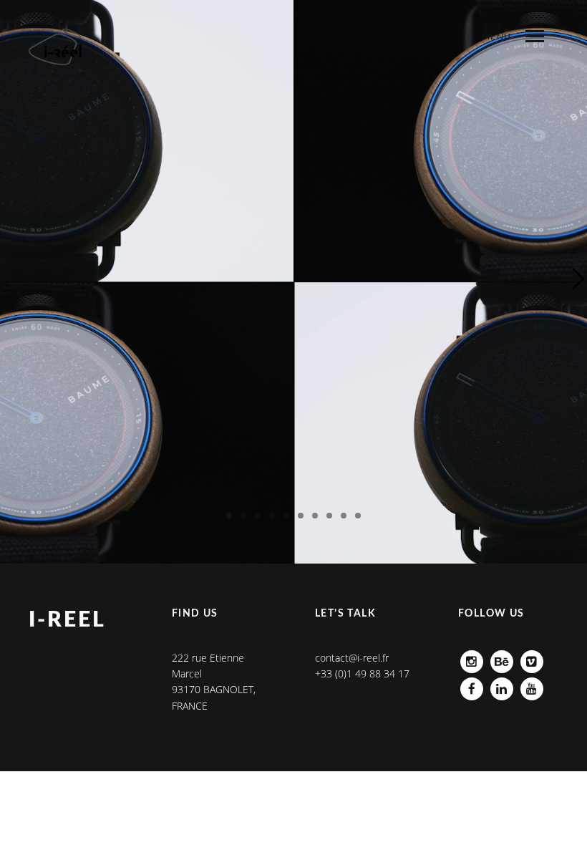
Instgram (471, 658)
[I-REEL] (56, 47)
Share (488, 65)
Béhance (501, 658)
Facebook (471, 685)
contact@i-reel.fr (352, 658)
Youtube (531, 685)
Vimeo (531, 658)
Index (440, 65)
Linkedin (501, 685)
